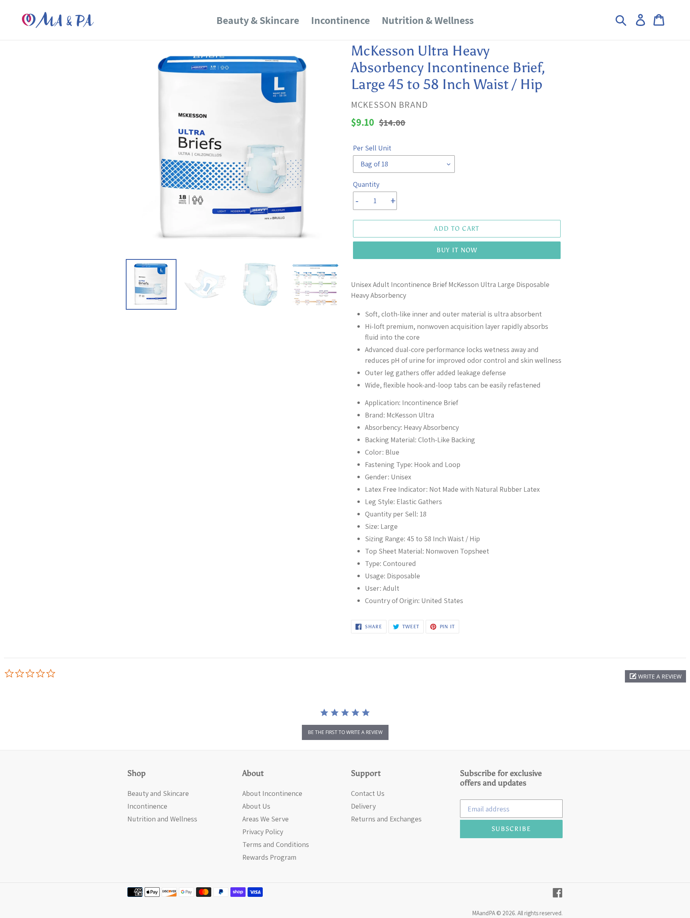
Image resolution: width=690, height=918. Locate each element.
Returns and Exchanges (386, 818)
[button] (655, 676)
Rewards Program (269, 857)
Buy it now (457, 250)
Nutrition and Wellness (162, 818)
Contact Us (368, 793)
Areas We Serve (265, 818)
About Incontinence (272, 793)
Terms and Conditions (275, 844)
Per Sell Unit (372, 147)
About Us (256, 806)
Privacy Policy (262, 831)
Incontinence (147, 806)
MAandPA (483, 913)
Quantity (366, 184)
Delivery (363, 806)
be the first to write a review (345, 732)
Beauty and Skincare (158, 793)
